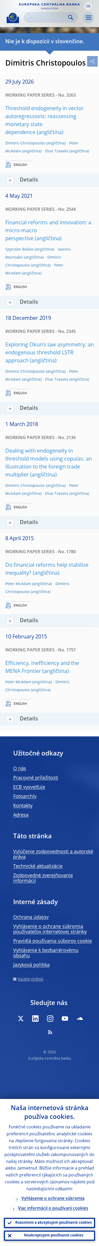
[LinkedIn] (35, 1018)
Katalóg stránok (30, 979)
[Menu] (88, 17)
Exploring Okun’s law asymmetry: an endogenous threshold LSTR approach (49, 353)
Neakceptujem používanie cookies (53, 1235)
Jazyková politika (31, 965)
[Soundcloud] (79, 1018)
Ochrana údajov (31, 917)
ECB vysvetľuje (29, 787)
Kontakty (22, 806)
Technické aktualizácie (38, 866)
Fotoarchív (24, 796)
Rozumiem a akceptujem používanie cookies (53, 1222)
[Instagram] (50, 1018)
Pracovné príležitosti (35, 778)
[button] (88, 6)
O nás (19, 768)
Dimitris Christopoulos (25, 143)
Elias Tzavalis (56, 151)
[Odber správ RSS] (50, 1032)
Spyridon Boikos (19, 249)
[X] (20, 1018)
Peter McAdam (18, 584)
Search (70, 17)
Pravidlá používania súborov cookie (52, 941)
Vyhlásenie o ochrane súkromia (52, 1199)
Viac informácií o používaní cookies (53, 1208)
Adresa (21, 815)
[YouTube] (65, 1018)
